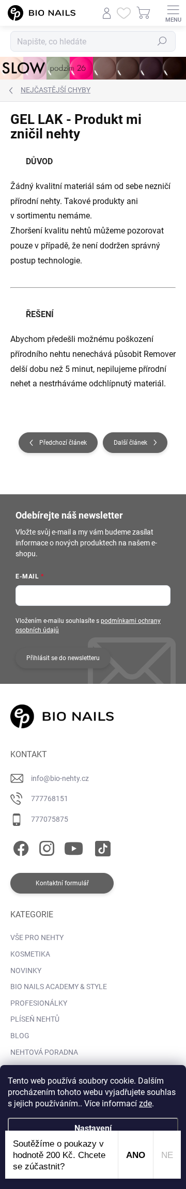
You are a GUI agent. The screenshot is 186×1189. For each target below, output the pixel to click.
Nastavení (93, 1128)
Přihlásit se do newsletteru (63, 658)
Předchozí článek (63, 442)
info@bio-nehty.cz (60, 778)
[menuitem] (37, 938)
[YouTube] (73, 846)
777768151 (49, 798)
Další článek (130, 442)
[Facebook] (19, 846)
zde (145, 1103)
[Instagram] (45, 846)
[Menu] (173, 13)
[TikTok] (101, 846)
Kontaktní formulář (62, 883)
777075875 (49, 819)
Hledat (162, 41)
